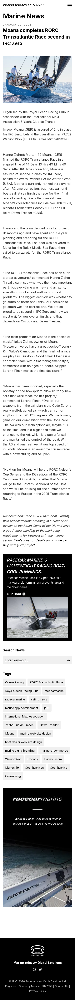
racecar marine (15, 699)
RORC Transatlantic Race (46, 682)
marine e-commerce (54, 750)
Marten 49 (12, 767)
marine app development (21, 708)
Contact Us (61, 986)
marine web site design (35, 733)
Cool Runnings (34, 767)
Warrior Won (13, 759)
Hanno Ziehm (53, 759)
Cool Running (58, 767)
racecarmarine (54, 691)
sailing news (39, 699)
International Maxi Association (24, 716)
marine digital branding (20, 750)
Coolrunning (13, 776)
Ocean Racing (14, 682)
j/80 (46, 708)
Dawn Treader (49, 725)
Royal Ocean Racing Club (21, 691)
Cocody (33, 759)
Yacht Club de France (19, 725)
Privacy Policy (37, 990)
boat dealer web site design (23, 742)
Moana (9, 733)
